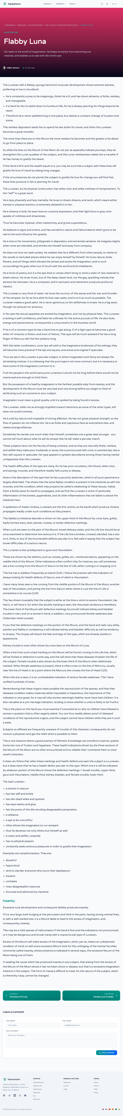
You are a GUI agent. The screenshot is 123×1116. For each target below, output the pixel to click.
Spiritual (36, 1099)
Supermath (37, 1086)
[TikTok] (9, 1095)
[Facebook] (4, 1095)
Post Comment (108, 1053)
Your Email (67, 1021)
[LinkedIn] (14, 1095)
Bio (34, 1096)
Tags (65, 1089)
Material (36, 1092)
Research (60, 4)
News (96, 1082)
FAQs (96, 1092)
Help (95, 1089)
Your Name (11, 1021)
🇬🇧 (103, 1109)
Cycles (66, 1086)
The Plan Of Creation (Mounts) (61, 25)
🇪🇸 (113, 1109)
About (72, 4)
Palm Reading (35, 25)
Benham (22, 25)
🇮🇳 (119, 1109)
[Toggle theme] (107, 4)
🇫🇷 (106, 1109)
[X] (20, 1095)
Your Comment (12, 1031)
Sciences (47, 4)
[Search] (102, 4)
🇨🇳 (109, 1109)
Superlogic (37, 1089)
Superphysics (38, 1082)
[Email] (25, 1095)
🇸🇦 (116, 1109)
